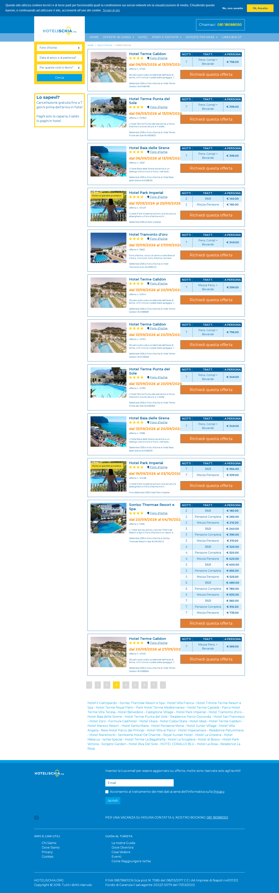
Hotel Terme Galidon (225, 721)
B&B (208, 198)
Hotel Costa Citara (173, 721)
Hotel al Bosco (209, 739)
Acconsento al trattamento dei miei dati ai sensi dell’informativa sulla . (167, 791)
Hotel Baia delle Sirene (104, 716)
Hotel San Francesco (229, 716)
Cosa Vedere (121, 852)
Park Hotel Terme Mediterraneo (160, 707)
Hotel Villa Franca (180, 703)
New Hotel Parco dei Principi (122, 730)
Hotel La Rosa (207, 744)
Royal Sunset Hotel (178, 735)
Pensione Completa (208, 516)
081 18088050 (217, 817)
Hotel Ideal (198, 721)
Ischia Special (112, 739)
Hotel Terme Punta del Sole (146, 716)
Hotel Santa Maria (135, 726)
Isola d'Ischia (104, 45)
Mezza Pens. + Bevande (208, 287)
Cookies (47, 856)
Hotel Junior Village (202, 726)
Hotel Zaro (97, 721)
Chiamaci (220, 25)
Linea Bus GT (231, 37)
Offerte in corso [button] (117, 37)
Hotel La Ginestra (208, 735)
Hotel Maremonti (102, 735)
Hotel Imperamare (192, 730)
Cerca (59, 77)
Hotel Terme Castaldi (203, 707)
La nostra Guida (123, 843)
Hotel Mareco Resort (103, 726)
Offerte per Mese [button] (200, 37)
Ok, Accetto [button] (260, 8)
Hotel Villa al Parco (161, 730)
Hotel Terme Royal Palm (114, 707)
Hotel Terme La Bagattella (145, 739)
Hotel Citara (148, 721)
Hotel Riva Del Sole (143, 744)
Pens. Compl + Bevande (208, 62)
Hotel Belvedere (130, 712)
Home (94, 37)
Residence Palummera (226, 730)
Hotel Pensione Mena (167, 726)
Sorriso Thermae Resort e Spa (142, 703)
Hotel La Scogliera (181, 739)
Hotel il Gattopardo (102, 703)
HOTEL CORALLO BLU (177, 744)
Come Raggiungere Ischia (131, 861)
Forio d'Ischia (158, 58)
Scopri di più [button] (111, 10)
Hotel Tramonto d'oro (225, 712)
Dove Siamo (51, 847)
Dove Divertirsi (122, 847)
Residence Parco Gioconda (190, 716)
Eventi (116, 856)
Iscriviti (113, 800)
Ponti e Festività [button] (165, 37)
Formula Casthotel (122, 721)
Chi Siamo (49, 843)
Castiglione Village (159, 712)
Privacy (219, 791)
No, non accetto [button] (232, 8)
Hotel (143, 37)
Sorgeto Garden (113, 744)
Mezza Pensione (208, 204)
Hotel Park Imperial (191, 712)
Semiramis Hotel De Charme (139, 735)
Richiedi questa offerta (211, 74)
